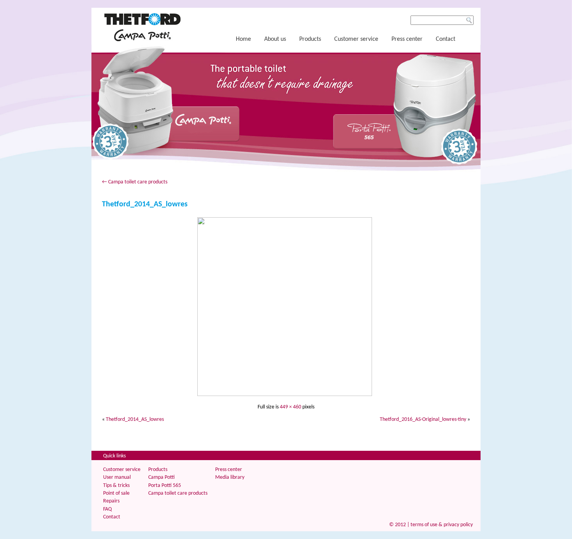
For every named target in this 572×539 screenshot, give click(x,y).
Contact (445, 39)
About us (275, 39)
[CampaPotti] (142, 40)
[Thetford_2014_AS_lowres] (286, 395)
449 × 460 (290, 407)
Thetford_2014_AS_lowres (145, 204)
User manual (117, 477)
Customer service (356, 39)
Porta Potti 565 (164, 485)
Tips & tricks (116, 485)
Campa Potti (161, 477)
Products (310, 39)
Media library (229, 477)
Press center (407, 39)
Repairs (111, 501)
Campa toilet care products (134, 182)
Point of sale (116, 493)
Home (243, 39)
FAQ (107, 509)
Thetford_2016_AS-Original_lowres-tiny (423, 419)
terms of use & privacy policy (442, 525)
